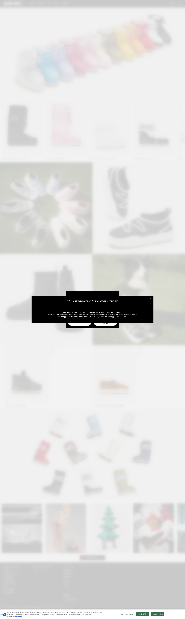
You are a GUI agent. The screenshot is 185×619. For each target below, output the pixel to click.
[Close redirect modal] (150, 298)
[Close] (181, 614)
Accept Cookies (158, 614)
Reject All (142, 614)
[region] (92, 614)
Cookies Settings (16, 617)
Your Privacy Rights (126, 614)
